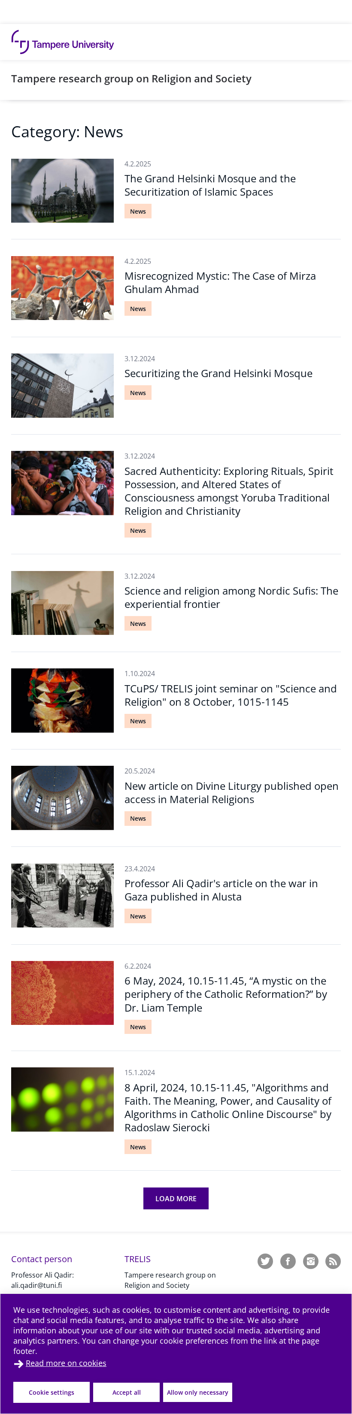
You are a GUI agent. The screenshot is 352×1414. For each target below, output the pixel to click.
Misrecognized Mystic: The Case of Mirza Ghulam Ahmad (220, 282)
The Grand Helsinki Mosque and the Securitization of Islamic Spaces (210, 185)
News (138, 211)
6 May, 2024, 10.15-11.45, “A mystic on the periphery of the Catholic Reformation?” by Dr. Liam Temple (225, 993)
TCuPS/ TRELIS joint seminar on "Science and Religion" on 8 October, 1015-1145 (230, 695)
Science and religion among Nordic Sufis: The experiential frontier (231, 597)
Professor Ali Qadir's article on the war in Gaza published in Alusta (221, 889)
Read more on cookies (66, 1363)
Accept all (126, 1392)
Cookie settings (51, 1392)
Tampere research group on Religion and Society (131, 78)
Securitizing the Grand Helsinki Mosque (218, 373)
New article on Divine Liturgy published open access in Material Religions (231, 792)
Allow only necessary (197, 1392)
